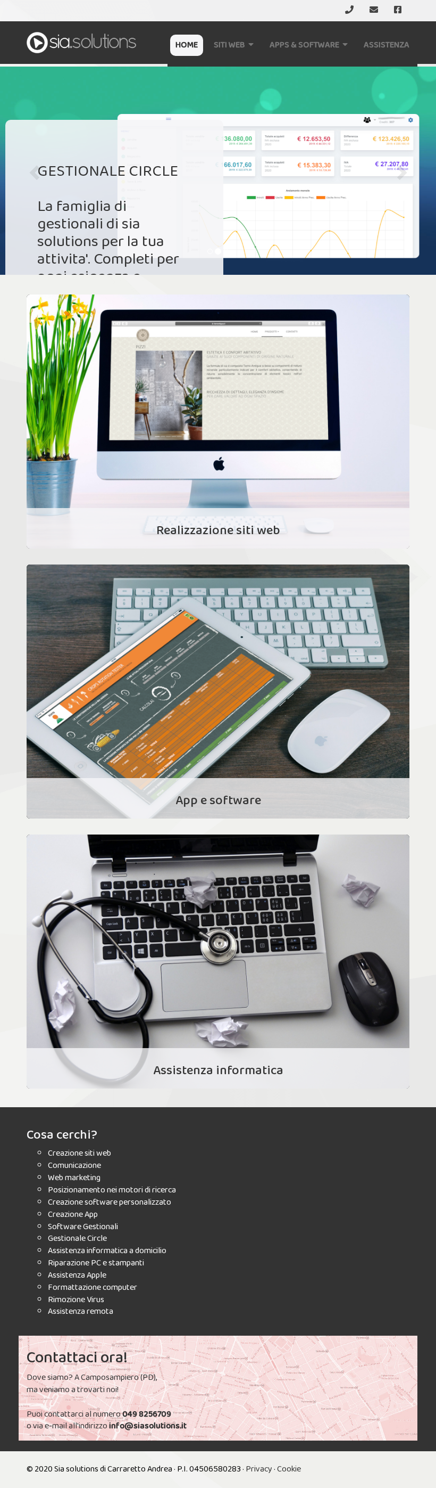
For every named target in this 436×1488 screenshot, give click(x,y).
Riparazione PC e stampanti (96, 1263)
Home (186, 45)
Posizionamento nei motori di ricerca (112, 1190)
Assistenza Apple (77, 1275)
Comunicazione (74, 1165)
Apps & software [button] (306, 45)
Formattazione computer (92, 1287)
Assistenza (386, 45)
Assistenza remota (80, 1311)
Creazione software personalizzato (109, 1202)
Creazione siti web (79, 1153)
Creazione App (73, 1214)
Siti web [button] (231, 45)
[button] (32, 169)
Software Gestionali (83, 1226)
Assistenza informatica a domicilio (107, 1250)
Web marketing (74, 1178)
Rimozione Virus (76, 1299)
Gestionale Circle (77, 1238)
